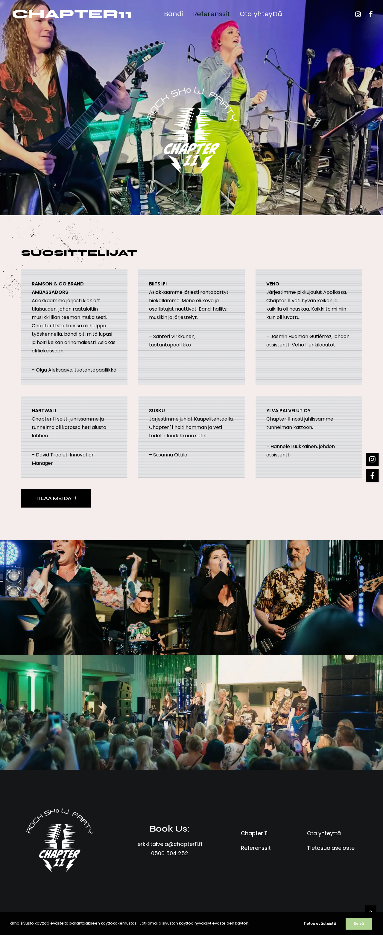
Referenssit (211, 14)
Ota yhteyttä (261, 14)
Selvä (359, 923)
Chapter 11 (254, 833)
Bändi (173, 14)
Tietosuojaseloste (331, 848)
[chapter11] (71, 14)
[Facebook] (368, 14)
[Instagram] (359, 14)
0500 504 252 (169, 853)
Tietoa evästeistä (319, 923)
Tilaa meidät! (56, 498)
